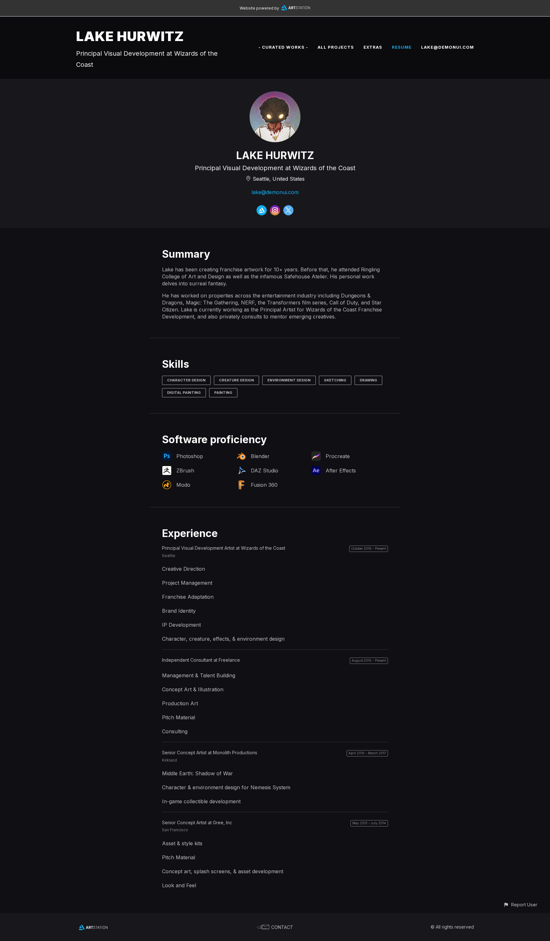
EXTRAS (372, 47)
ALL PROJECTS (336, 47)
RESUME (402, 47)
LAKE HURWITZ (130, 36)
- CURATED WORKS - (283, 47)
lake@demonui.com (275, 192)
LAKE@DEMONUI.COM (447, 47)
